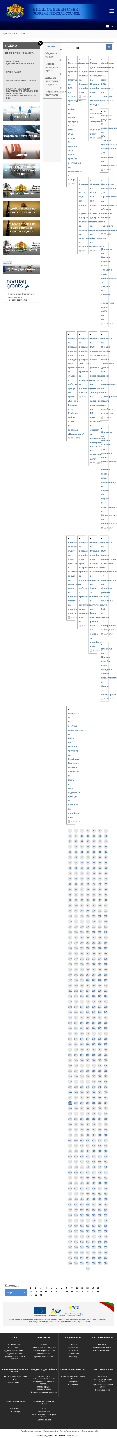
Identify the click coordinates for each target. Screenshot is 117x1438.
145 (93, 937)
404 (93, 1135)
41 (100, 857)
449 (70, 1172)
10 (82, 836)
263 (87, 1028)
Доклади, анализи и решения (44, 1392)
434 (105, 1156)
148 (70, 943)
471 (76, 1188)
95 (88, 900)
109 (87, 911)
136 (81, 932)
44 (76, 863)
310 (76, 1066)
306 (93, 1060)
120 (70, 921)
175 (105, 959)
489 (99, 1199)
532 (105, 1231)
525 (105, 1226)
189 (105, 969)
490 (105, 1199)
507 (81, 1215)
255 (81, 1023)
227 (81, 1001)
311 (81, 1066)
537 (93, 1236)
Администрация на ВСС (14, 1351)
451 (81, 1172)
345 (76, 1092)
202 (99, 980)
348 (93, 1092)
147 (105, 937)
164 (81, 953)
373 (76, 1114)
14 (106, 836)
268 (76, 1033)
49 (106, 863)
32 (88, 852)
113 (70, 916)
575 (87, 1268)
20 (100, 841)
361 (87, 1103)
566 (99, 1258)
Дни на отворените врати (53, 67)
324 (76, 1076)
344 (70, 1092)
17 (82, 841)
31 (82, 852)
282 (76, 1044)
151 (87, 943)
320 (93, 1071)
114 (76, 916)
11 (88, 836)
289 (76, 1049)
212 (76, 991)
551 (93, 1247)
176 (70, 964)
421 (70, 1151)
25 (88, 847)
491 (70, 1204)
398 (99, 1130)
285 (93, 1044)
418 (93, 1146)
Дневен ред (73, 1347)
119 (105, 916)
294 (105, 1049)
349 (99, 1092)
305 (87, 1060)
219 (76, 996)
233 (76, 1007)
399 (105, 1130)
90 (100, 895)
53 (88, 868)
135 (76, 932)
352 (76, 1098)
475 (99, 1188)
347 (87, 1092)
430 (81, 1156)
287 (105, 1044)
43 (70, 863)
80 (82, 889)
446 (93, 1167)
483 (105, 1194)
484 (70, 1199)
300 (99, 1055)
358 (70, 1103)
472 (81, 1188)
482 (99, 1194)
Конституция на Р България (15, 1376)
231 (105, 1001)
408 (76, 1140)
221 (87, 996)
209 (99, 985)
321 (99, 1071)
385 (105, 1119)
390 (93, 1124)
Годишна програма (15, 1354)
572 (93, 1263)
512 (70, 1220)
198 (76, 980)
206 (81, 985)
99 (70, 905)
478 (76, 1194)
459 (87, 1178)
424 (87, 1151)
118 (99, 916)
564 (87, 1258)
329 (105, 1076)
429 (76, 1156)
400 (70, 1135)
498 (70, 1210)
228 (87, 1001)
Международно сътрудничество (44, 1388)
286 (99, 1044)
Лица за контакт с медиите (44, 1347)
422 (76, 1151)
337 (70, 1087)
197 (70, 980)
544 (93, 1242)
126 (105, 921)
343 (105, 1087)
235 (87, 1007)
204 (70, 985)
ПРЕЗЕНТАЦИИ (13, 72)
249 (87, 1017)
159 (93, 948)
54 (94, 868)
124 (93, 921)
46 (88, 863)
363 (99, 1103)
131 (93, 927)
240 (76, 1012)
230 (99, 1001)
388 (81, 1124)
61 (94, 873)
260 (70, 1028)
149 (76, 943)
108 (81, 911)
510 (99, 1215)
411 (93, 1140)
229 (93, 1001)
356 (99, 1098)
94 (82, 900)
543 (87, 1242)
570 (81, 1263)
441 (105, 1162)
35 (106, 852)
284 (87, 1044)
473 (87, 1188)
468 (99, 1183)
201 (93, 980)
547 (70, 1247)
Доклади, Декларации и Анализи (15, 1358)
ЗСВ (15, 1379)
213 (81, 991)
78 (70, 889)
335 (99, 1082)
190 (70, 975)
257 (93, 1023)
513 (76, 1220)
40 (94, 857)
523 (93, 1226)
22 (70, 847)
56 (106, 868)
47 (94, 863)
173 (93, 959)
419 (99, 1146)
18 (88, 841)
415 (76, 1146)
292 (93, 1049)
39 (88, 857)
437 (81, 1162)
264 (93, 1028)
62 (100, 873)
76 (100, 884)
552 (99, 1247)
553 (105, 1247)
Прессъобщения (102, 1390)
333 (87, 1082)
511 (105, 1215)
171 (81, 959)
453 (93, 1172)
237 (99, 1007)
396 (87, 1130)
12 (94, 836)
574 (105, 1263)
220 (81, 996)
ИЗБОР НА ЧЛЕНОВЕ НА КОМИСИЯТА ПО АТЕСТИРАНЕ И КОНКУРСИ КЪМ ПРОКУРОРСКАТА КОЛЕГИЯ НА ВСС (22, 93)
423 (81, 1151)
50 (70, 868)
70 (106, 879)
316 (70, 1071)
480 (87, 1194)
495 (93, 1204)
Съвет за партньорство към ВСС (73, 1377)
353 (81, 1098)
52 (82, 868)
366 (76, 1108)
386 (70, 1124)
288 (70, 1049)
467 (93, 1183)
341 (93, 1087)
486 (81, 1199)
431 (87, 1156)
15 (70, 841)
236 (93, 1007)
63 (106, 873)
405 (99, 1135)
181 (99, 964)
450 (76, 1172)
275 (76, 1039)
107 (76, 911)
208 (93, 985)
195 (99, 975)
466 (87, 1183)
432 (93, 1156)
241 (81, 1012)
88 (88, 895)
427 (105, 1151)
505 (70, 1215)
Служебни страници (69, 1431)
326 (87, 1076)
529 (87, 1231)
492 (76, 1204)
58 (76, 873)
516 (93, 1220)
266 (105, 1028)
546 (105, 1242)
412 (99, 1140)
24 (82, 847)
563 (81, 1258)
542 (81, 1242)
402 (81, 1135)
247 (76, 1017)
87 (82, 895)
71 (70, 884)
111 (99, 911)
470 (70, 1188)
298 (87, 1055)
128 (76, 927)
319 (87, 1071)
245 (105, 1012)
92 (70, 900)
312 (87, 1066)
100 (76, 905)
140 (105, 932)
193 (87, 975)
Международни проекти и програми (44, 1383)
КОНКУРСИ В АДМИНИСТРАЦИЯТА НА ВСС (20, 62)
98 (106, 900)
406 (105, 1135)
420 (105, 1146)
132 (99, 927)
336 (105, 1082)
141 (70, 937)
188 (99, 969)
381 (81, 1119)
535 (81, 1236)
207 (87, 985)
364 (105, 1103)
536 (87, 1236)
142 (76, 937)
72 (76, 884)
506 (76, 1215)
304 (81, 1060)
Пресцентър (9, 33)
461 (99, 1178)
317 (76, 1071)
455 (105, 1172)
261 (76, 1028)
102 (87, 905)
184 (76, 969)
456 (70, 1178)
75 (94, 884)
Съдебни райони (44, 1420)
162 (70, 953)
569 (76, 1263)
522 (87, 1226)
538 (99, 1236)
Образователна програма (53, 93)
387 (76, 1124)
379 (70, 1119)
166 (93, 953)
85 (70, 895)
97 (100, 900)
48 (100, 863)
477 (70, 1194)
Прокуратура (44, 1412)
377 (99, 1114)
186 (87, 969)
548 (76, 1247)
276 (81, 1039)
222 (93, 996)
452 (87, 1172)
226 (76, 1001)
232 (70, 1007)
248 (81, 1017)
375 (87, 1114)
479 (81, 1194)
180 (93, 964)
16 (76, 841)
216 (99, 991)
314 (99, 1066)
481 (93, 1194)
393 (70, 1130)
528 (81, 1231)
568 (70, 1263)
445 (87, 1167)
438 (87, 1162)
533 (70, 1236)
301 (105, 1055)
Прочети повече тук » (18, 300)
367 (81, 1108)
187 (93, 969)
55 (100, 868)
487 (87, 1199)
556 (81, 1252)
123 (87, 921)
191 (76, 975)
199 (81, 980)
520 (76, 1226)
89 (94, 895)
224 (105, 996)
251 (99, 1017)
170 (76, 959)
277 (87, 1039)
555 (76, 1252)
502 (93, 1210)
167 (99, 953)
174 (99, 959)
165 (87, 953)
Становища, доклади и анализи (102, 1380)
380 (76, 1119)
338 (76, 1087)
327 (93, 1076)
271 (93, 1033)
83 (100, 889)
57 (70, 873)
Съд (44, 1408)
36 (70, 857)
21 (106, 841)
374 (81, 1114)
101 (81, 905)
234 (81, 1007)
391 (99, 1124)
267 (70, 1033)
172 (87, 959)
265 (99, 1028)
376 (93, 1114)
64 (70, 879)
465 (81, 1183)
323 (70, 1076)
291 (87, 1049)
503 (99, 1210)
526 (70, 1231)
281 (70, 1044)
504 (105, 1210)
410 (87, 1140)
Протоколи (73, 1351)
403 (87, 1135)
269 (81, 1033)
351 (70, 1098)
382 (87, 1119)
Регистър (73, 1357)
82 (94, 889)
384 (99, 1119)
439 (93, 1162)
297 (81, 1055)
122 (81, 921)
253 (70, 1023)
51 (76, 868)
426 (99, 1151)
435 (70, 1162)
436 (76, 1162)
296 (76, 1055)
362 (93, 1103)
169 (70, 959)
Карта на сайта (50, 1431)
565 (93, 1258)
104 (99, 905)
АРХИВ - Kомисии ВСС (102, 1351)
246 (70, 1017)
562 (76, 1258)
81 (88, 889)
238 (105, 1007)
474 (93, 1188)
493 (81, 1204)
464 (76, 1183)
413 (105, 1140)
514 (81, 1220)
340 (87, 1087)
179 (87, 964)
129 (81, 927)
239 (70, 1012)
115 (81, 916)
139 (99, 932)
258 (99, 1023)
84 (106, 889)
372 (70, 1114)
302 (70, 1060)
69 (100, 879)
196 (105, 975)
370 (99, 1108)
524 (99, 1226)
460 (93, 1178)
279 (99, 1039)
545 (99, 1242)
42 (106, 857)
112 (105, 911)
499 (76, 1210)
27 (100, 847)
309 (70, 1066)
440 (99, 1162)
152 (93, 943)
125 (99, 921)
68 (94, 879)
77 (106, 884)
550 (87, 1247)
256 (87, 1023)
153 (99, 943)
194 (93, 975)
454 (99, 1172)
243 (93, 1012)
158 (87, 948)
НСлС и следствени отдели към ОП (44, 1416)
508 (87, 1215)
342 (99, 1087)
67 (88, 879)
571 (87, 1263)
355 (93, 1098)
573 (99, 1263)
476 (105, 1188)
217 (105, 991)
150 (81, 943)
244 (99, 1012)
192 (81, 975)
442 (70, 1167)
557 (87, 1252)
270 (87, 1033)
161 (105, 948)
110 (93, 911)
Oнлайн (73, 1344)
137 (87, 932)
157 (81, 948)
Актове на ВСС (14, 1383)
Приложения (73, 1354)
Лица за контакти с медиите (52, 81)
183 (70, 969)
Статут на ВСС (14, 1347)
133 (105, 927)
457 (76, 1178)
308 (105, 1060)
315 (105, 1066)
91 (106, 895)
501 (87, 1210)
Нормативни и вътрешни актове (102, 1386)
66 (82, 879)
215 (93, 991)
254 (76, 1023)
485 (76, 1199)
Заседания (73, 1382)
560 (105, 1252)
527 (76, 1231)
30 (76, 852)
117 (93, 916)
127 (70, 927)
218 (70, 996)
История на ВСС (14, 1344)
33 (94, 852)
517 (99, 1220)
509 (93, 1215)
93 (76, 900)
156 (76, 948)
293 (99, 1049)
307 (99, 1060)
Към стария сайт (90, 1431)
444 (81, 1167)
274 (70, 1039)
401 (76, 1135)
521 (81, 1226)
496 (99, 1204)
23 (76, 847)
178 (81, 964)
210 (105, 985)
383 (93, 1119)
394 (76, 1130)
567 (105, 1258)
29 (70, 852)
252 (105, 1017)
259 (105, 1023)
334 (93, 1082)
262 (81, 1028)
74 (88, 884)
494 (87, 1204)
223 (99, 996)
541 (76, 1242)
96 (94, 900)
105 (105, 905)
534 (76, 1236)
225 (70, 1001)
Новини (50, 46)
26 (94, 847)
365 (70, 1108)
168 (105, 953)
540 (70, 1242)
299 (93, 1055)
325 (81, 1076)
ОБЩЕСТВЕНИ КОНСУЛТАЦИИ (21, 80)
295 (70, 1055)
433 (99, 1156)
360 (81, 1103)
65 (76, 879)
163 (76, 953)
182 (105, 964)
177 (76, 964)
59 (82, 873)
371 (105, 1108)
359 (76, 1103)
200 (87, 980)
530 (93, 1231)
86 (76, 895)
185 (81, 969)
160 (99, 948)
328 (99, 1076)
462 (105, 1178)
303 (76, 1060)
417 (87, 1146)
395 (81, 1130)
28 (106, 847)
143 (81, 937)
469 (105, 1183)
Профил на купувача (31, 1431)
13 (100, 836)
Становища (73, 1385)
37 (76, 857)
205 (76, 985)
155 (70, 948)
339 (81, 1087)
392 (105, 1124)
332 (81, 1082)
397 (93, 1130)
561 (70, 1258)
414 (70, 1146)
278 (93, 1039)
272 (99, 1033)
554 (70, 1252)
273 (105, 1033)
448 (105, 1167)
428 (70, 1156)
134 (70, 932)
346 (81, 1092)
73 (82, 884)
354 (87, 1098)
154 (105, 943)
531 (99, 1231)
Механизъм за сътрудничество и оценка (44, 1377)
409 (81, 1140)
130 (87, 927)
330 (70, 1082)
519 (70, 1226)
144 (87, 937)
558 (93, 1252)
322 (105, 1071)
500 (81, 1210)
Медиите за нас (51, 55)
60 (88, 873)
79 (76, 889)
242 (87, 1012)
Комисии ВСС (102, 1344)
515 (87, 1220)
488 (93, 1199)
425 (93, 1151)
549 (81, 1247)
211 (70, 991)
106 (70, 911)
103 (93, 905)
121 (76, 921)
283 (81, 1044)
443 (76, 1167)
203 (105, 980)
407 (70, 1140)
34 (100, 852)
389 (87, 1124)
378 (105, 1114)
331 (76, 1082)
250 (93, 1017)
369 (93, 1108)
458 (81, 1178)
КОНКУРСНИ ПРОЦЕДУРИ (21, 53)
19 (94, 841)
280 (105, 1039)
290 (81, 1049)
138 (93, 932)
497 (105, 1204)
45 (82, 863)
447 (99, 1167)
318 (81, 1071)
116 (87, 916)
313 (93, 1066)
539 (105, 1236)
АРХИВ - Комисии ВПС (102, 1347)
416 (81, 1146)
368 (87, 1108)
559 (99, 1252)
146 (99, 937)
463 (70, 1183)
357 (105, 1098)
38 (82, 857)
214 (87, 991)
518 (105, 1220)
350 (105, 1092)
